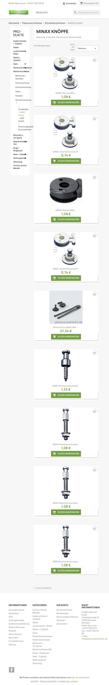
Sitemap (12, 644)
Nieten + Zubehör (17, 58)
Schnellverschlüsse (23, 100)
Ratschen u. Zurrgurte (18, 136)
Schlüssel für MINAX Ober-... (66, 327)
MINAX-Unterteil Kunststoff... (66, 151)
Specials (12, 630)
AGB (10, 617)
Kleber (16, 47)
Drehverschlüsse (22, 83)
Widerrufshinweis (17, 627)
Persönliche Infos (64, 610)
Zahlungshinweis (16, 620)
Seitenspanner (19, 158)
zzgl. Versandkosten (80, 677)
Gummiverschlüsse (23, 87)
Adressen (60, 620)
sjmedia (74, 681)
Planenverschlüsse (20, 71)
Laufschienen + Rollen (19, 52)
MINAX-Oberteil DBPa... (66, 93)
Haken (17, 91)
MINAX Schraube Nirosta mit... (66, 386)
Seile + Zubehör (20, 154)
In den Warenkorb (66, 102)
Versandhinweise (16, 610)
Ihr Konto (62, 605)
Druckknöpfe (23, 109)
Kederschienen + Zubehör (19, 42)
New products (15, 634)
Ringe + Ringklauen (18, 149)
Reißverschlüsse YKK (20, 142)
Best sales (13, 637)
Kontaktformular (16, 641)
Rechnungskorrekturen (67, 617)
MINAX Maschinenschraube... (66, 444)
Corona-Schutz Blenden (20, 166)
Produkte (42, 12)
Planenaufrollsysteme (20, 68)
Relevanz (87, 48)
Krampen (19, 96)
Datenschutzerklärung (19, 623)
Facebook (11, 669)
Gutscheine (61, 623)
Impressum (14, 613)
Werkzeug (17, 162)
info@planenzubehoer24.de (94, 639)
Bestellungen (62, 613)
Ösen (15, 64)
